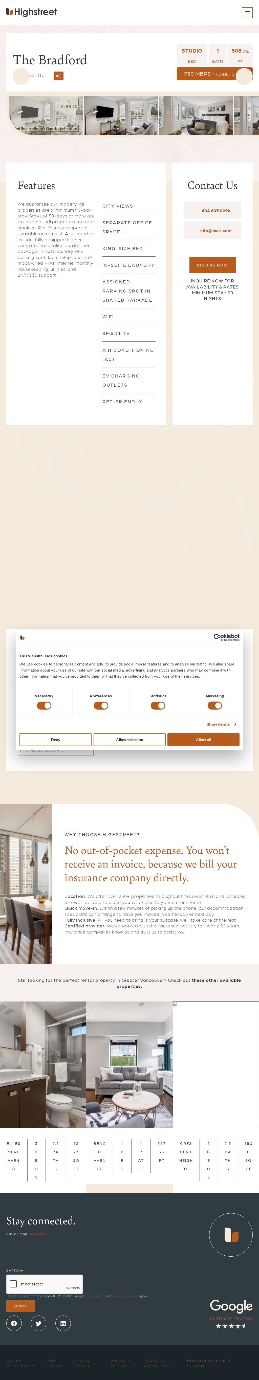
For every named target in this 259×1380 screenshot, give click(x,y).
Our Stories (55, 1363)
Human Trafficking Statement (210, 1363)
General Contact (83, 1363)
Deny (55, 739)
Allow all (203, 739)
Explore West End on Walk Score (42, 751)
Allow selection (129, 739)
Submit (20, 1306)
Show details (218, 724)
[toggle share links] (58, 76)
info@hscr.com (215, 230)
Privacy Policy (95, 1296)
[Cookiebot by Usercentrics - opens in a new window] (217, 637)
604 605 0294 (215, 210)
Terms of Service (125, 1296)
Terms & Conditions (158, 1363)
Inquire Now (212, 265)
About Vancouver (20, 1363)
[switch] (101, 706)
